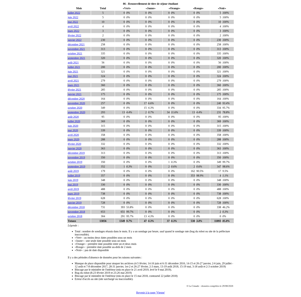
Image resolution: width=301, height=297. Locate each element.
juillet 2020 (74, 121)
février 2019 (74, 198)
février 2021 (74, 89)
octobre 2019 (75, 161)
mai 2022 (73, 21)
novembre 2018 (76, 211)
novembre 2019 (76, 157)
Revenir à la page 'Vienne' (150, 292)
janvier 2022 (75, 39)
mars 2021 (73, 85)
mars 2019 (73, 193)
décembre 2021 (76, 44)
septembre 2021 (76, 58)
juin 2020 (73, 125)
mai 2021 (73, 76)
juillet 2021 (74, 67)
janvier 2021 (75, 94)
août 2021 (73, 62)
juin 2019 (73, 180)
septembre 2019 (76, 166)
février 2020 (74, 143)
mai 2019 (73, 184)
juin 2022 (73, 17)
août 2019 (73, 171)
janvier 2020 (75, 148)
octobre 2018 (75, 216)
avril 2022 (73, 26)
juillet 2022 (74, 12)
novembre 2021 (76, 48)
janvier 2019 (75, 202)
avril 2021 (73, 80)
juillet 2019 (74, 175)
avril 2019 (73, 189)
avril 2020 (73, 134)
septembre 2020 (76, 112)
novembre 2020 (76, 103)
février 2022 (74, 35)
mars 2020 (73, 139)
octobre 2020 (75, 107)
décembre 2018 (76, 207)
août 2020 (73, 116)
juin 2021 (73, 71)
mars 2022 (73, 30)
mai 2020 (73, 130)
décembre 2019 (76, 152)
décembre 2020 (76, 98)
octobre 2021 (75, 53)
